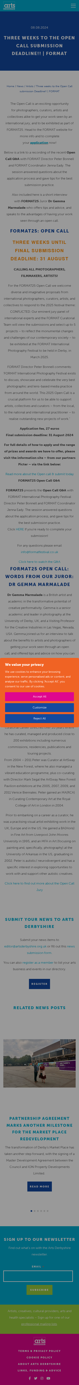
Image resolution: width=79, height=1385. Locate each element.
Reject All (39, 718)
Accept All (39, 696)
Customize (40, 707)
